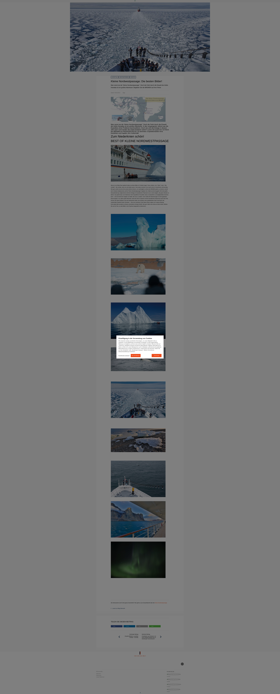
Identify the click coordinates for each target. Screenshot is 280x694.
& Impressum (132, 351)
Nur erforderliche (136, 355)
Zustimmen (156, 355)
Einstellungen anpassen (124, 355)
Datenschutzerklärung (123, 351)
